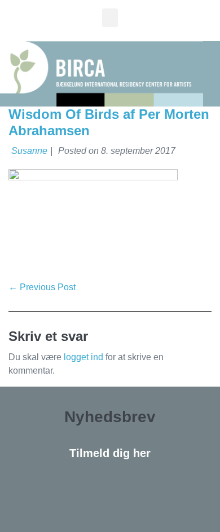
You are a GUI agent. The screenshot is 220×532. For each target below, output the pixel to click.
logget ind (83, 357)
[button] (110, 17)
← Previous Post (42, 287)
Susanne (29, 151)
